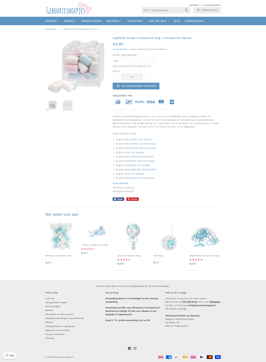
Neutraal (114, 21)
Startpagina (50, 29)
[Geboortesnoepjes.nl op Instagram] (135, 349)
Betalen (49, 310)
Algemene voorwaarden (57, 330)
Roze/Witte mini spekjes (137, 165)
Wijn (177, 21)
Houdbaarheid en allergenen (60, 326)
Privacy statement (54, 334)
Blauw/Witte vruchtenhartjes (140, 143)
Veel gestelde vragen (56, 302)
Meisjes (69, 21)
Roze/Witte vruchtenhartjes (139, 178)
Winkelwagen (209, 10)
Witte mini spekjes (134, 152)
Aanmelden (194, 5)
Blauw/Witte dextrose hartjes (140, 148)
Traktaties (135, 21)
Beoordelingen (52, 306)
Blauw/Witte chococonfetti (139, 156)
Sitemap (49, 338)
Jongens (51, 21)
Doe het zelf (158, 21)
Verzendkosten (120, 49)
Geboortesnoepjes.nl (63, 357)
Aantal (116, 71)
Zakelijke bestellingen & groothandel (64, 318)
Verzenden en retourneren (59, 314)
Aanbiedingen (194, 21)
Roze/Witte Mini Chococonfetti (140, 169)
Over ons (49, 298)
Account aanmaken (212, 5)
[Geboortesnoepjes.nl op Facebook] (129, 349)
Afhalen (49, 322)
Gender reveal (91, 21)
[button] (88, 249)
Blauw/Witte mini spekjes (138, 139)
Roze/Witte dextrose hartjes (140, 161)
